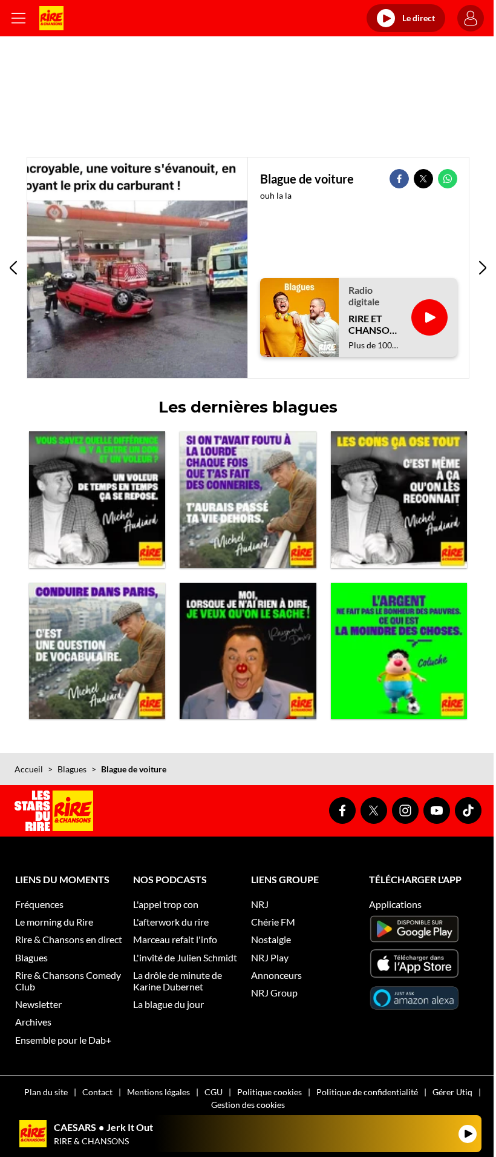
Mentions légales (158, 1092)
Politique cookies (269, 1092)
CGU (213, 1092)
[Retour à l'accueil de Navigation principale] (51, 18)
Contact (97, 1092)
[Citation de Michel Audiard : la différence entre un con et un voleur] (97, 499)
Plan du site (46, 1092)
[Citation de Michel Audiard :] (248, 499)
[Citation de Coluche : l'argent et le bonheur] (399, 651)
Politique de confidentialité (367, 1092)
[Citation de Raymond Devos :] (248, 651)
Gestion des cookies (248, 1104)
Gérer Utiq (452, 1092)
